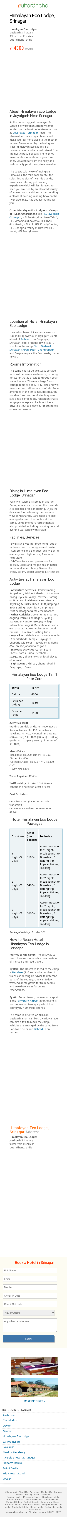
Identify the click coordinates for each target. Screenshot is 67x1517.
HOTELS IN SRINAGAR (16, 1409)
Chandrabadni (46, 349)
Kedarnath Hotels (31, 1504)
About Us (23, 1492)
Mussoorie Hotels (31, 1497)
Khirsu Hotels (36, 1507)
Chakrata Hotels (20, 1507)
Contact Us (46, 1492)
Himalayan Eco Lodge (16, 1436)
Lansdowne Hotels (50, 1502)
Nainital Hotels (14, 1497)
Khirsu (25, 349)
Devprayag (19, 132)
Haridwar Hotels (15, 1499)
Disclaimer (46, 1494)
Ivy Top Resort (11, 1441)
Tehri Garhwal (42, 346)
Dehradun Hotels (33, 1499)
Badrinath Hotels (13, 1504)
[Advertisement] (34, 81)
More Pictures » (34, 1401)
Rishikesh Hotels (50, 1497)
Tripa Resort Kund (14, 1473)
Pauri (33, 349)
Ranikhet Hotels (14, 1502)
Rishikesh (27, 339)
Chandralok (10, 1420)
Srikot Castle (10, 1468)
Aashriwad (9, 1415)
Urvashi (7, 1479)
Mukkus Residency (14, 1452)
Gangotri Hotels (49, 1504)
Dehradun (40, 1029)
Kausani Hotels (51, 1499)
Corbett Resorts (31, 1502)
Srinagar (33, 132)
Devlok (7, 1425)
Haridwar (18, 972)
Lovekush (8, 1447)
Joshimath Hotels (53, 1507)
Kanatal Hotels (33, 1509)
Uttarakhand (11, 1492)
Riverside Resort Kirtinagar (19, 1457)
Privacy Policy (32, 1494)
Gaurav (7, 1431)
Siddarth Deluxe (13, 1463)
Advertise (34, 1492)
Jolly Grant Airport (27, 1000)
